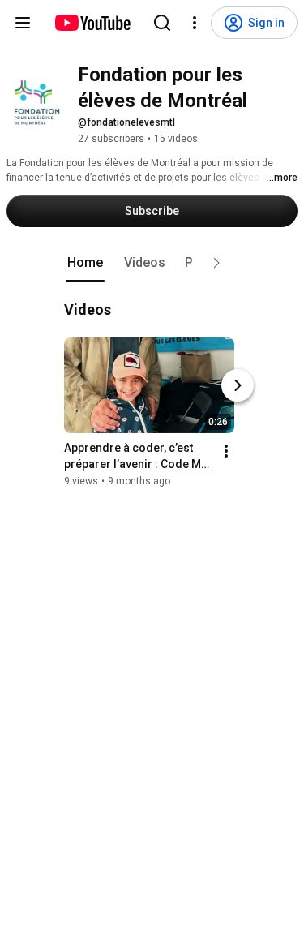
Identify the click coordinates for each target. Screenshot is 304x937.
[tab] (85, 262)
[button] (216, 262)
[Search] (162, 22)
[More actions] (226, 451)
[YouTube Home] (92, 22)
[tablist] (152, 262)
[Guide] (22, 22)
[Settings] (194, 22)
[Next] (237, 385)
